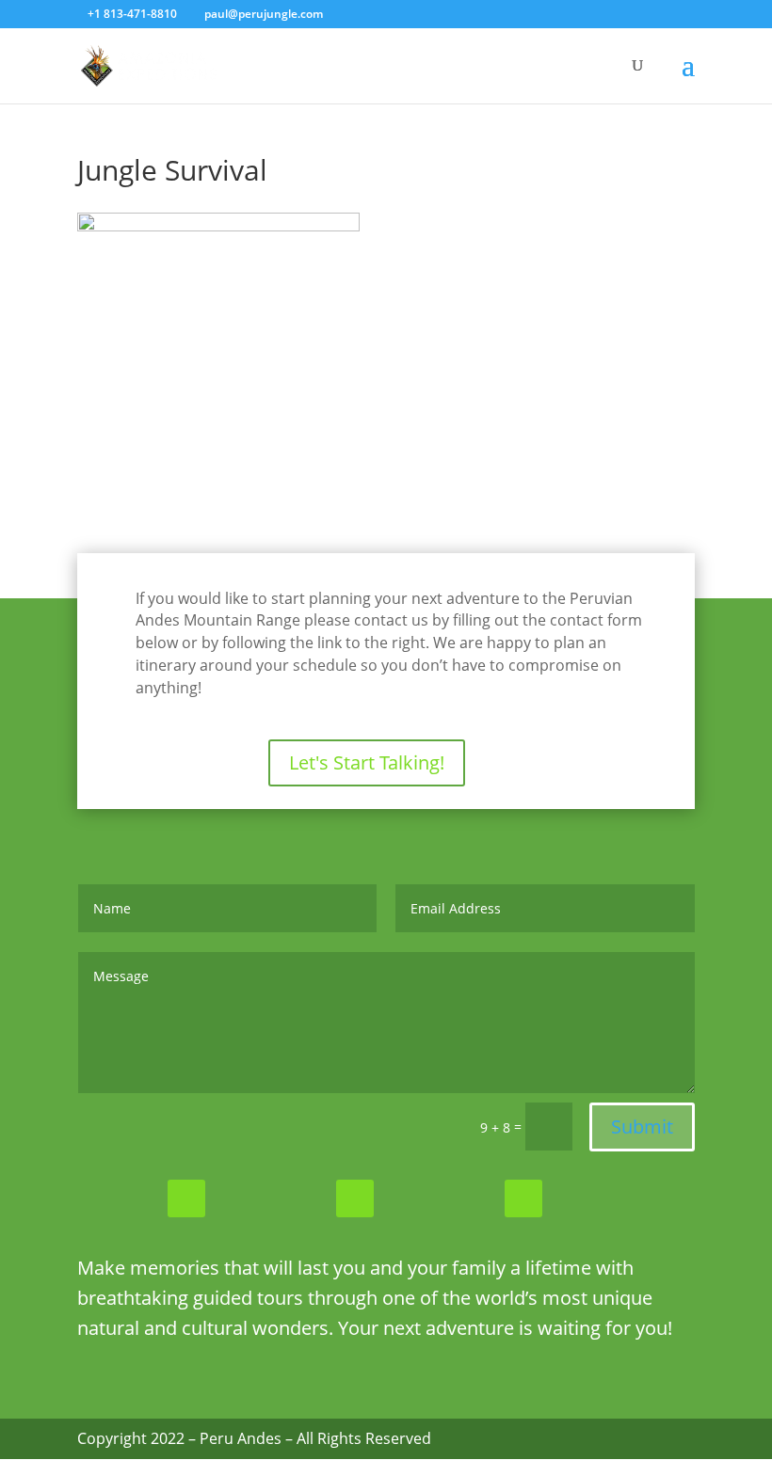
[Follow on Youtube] (523, 1198)
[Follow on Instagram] (355, 1198)
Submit (642, 1126)
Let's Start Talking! (366, 762)
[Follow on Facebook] (186, 1198)
